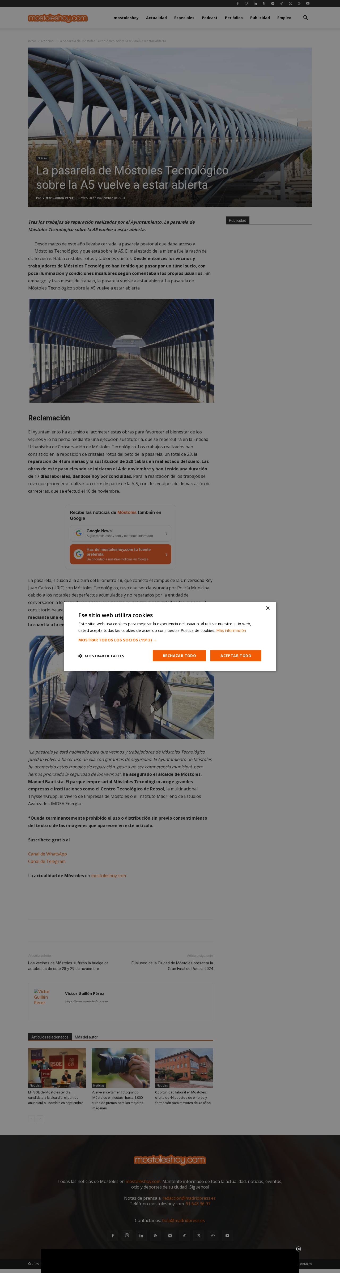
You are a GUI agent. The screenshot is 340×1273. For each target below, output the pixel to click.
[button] (170, 639)
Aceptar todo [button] (235, 655)
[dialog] (170, 636)
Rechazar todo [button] (179, 655)
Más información (231, 630)
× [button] (268, 608)
